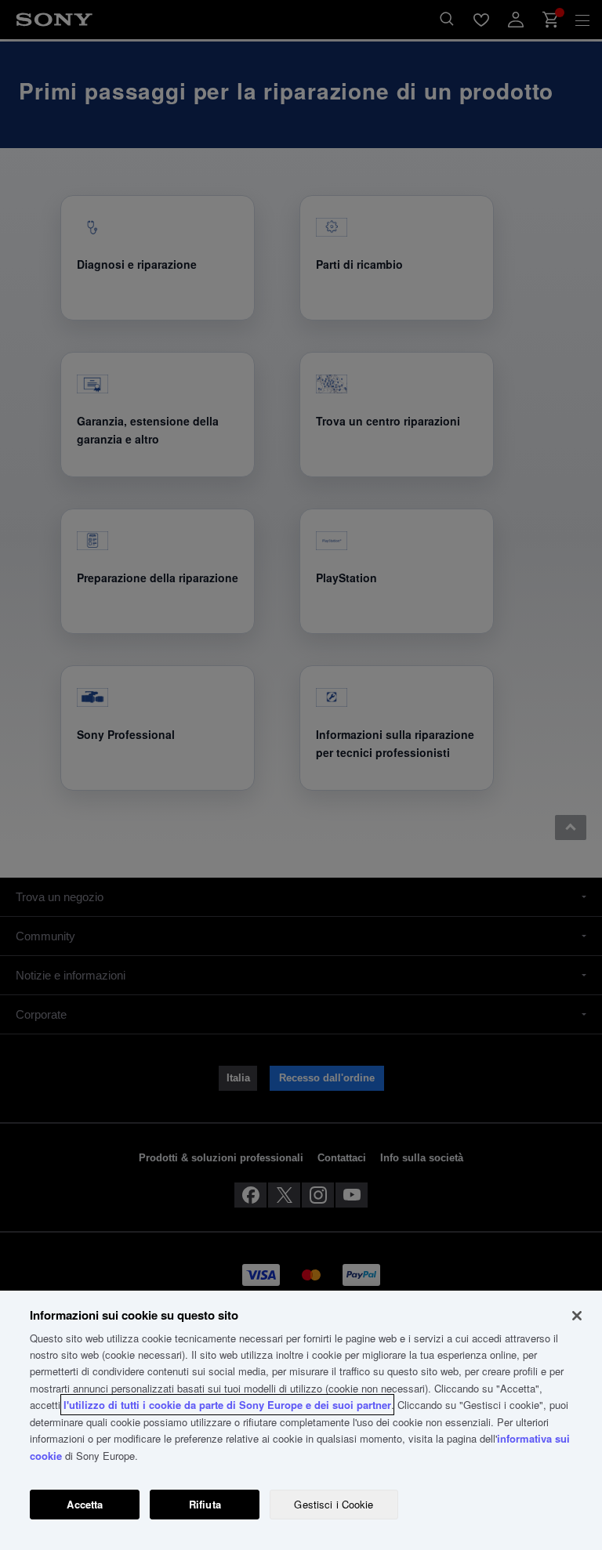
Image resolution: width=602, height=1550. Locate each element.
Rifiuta (205, 1504)
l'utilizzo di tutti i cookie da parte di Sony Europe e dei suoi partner (227, 1404)
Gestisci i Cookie (333, 1504)
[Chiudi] (577, 1315)
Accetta (85, 1504)
